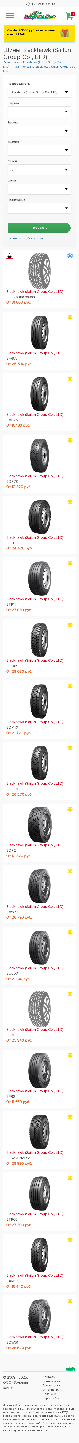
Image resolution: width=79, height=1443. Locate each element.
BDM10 (12, 727)
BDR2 (11, 850)
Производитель (19, 83)
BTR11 (11, 604)
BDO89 (12, 666)
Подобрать (39, 227)
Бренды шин (51, 1381)
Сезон (12, 161)
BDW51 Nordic (18, 1158)
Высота (13, 122)
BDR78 (12, 481)
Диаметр (14, 142)
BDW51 (12, 1342)
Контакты (49, 1377)
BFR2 (10, 1096)
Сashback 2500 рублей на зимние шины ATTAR (31, 32)
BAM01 (12, 1281)
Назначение (16, 200)
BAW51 (12, 912)
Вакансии (49, 1394)
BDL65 (12, 543)
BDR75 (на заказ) (21, 297)
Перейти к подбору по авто (27, 238)
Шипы (12, 180)
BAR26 (12, 419)
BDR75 (12, 789)
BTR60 (12, 1219)
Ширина (13, 103)
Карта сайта (51, 1398)
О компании (51, 1389)
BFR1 (10, 1035)
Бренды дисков (53, 1385)
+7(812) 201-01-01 (39, 4)
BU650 (12, 973)
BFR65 (11, 358)
